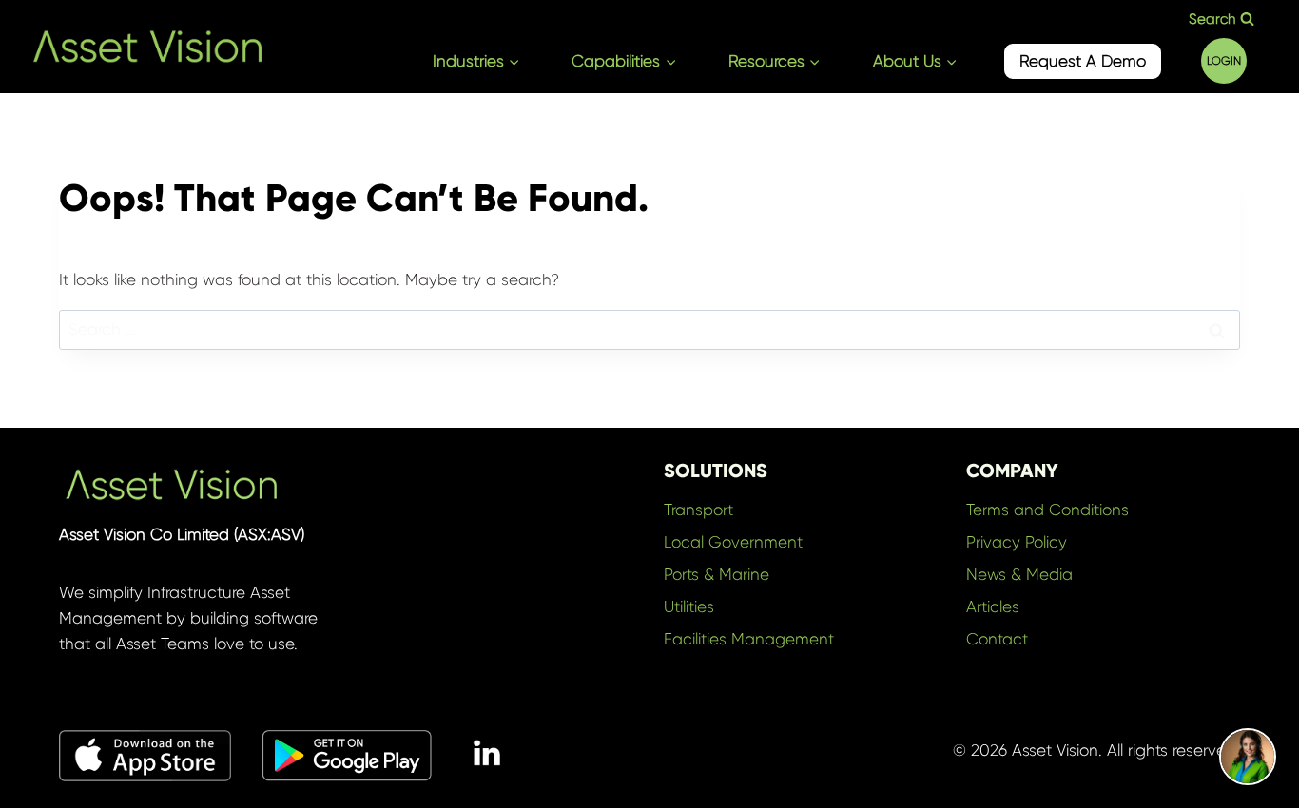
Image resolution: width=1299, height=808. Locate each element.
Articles (992, 606)
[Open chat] (1247, 756)
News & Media (1019, 574)
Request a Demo (1082, 60)
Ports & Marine (716, 574)
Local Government (733, 541)
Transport (698, 509)
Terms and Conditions (1047, 509)
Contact (997, 638)
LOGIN (1224, 60)
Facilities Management (749, 638)
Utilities (689, 606)
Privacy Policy (1016, 541)
